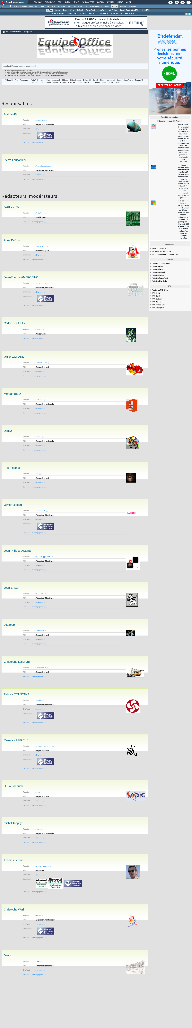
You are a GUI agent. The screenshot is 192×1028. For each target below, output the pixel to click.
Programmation (96, 6)
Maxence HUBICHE (67, 83)
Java (69, 6)
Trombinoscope (160, 254)
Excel (65, 10)
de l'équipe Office (172, 254)
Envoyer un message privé (33, 142)
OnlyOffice (146, 10)
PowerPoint (90, 10)
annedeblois (45, 80)
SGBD (107, 6)
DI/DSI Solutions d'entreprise (25, 6)
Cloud (42, 6)
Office (114, 6)
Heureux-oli (110, 80)
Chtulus (65, 80)
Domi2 (95, 80)
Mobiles (123, 6)
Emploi (100, 2)
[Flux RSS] (186, 14)
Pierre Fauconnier (22, 80)
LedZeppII (34, 83)
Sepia (79, 83)
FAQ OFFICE (71, 13)
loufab (55, 83)
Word (72, 10)
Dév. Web (78, 6)
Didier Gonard (75, 80)
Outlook (80, 10)
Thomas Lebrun (100, 83)
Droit (120, 2)
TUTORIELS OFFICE (86, 13)
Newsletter (88, 2)
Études (110, 2)
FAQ (59, 2)
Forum (162, 251)
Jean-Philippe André (125, 80)
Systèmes (132, 6)
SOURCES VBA (116, 13)
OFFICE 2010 (129, 13)
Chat (76, 2)
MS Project (113, 10)
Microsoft (61, 6)
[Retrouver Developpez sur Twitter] (189, 14)
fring (102, 80)
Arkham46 (9, 80)
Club (128, 2)
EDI (85, 6)
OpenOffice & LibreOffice (129, 10)
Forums (38, 2)
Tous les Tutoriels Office (161, 263)
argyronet (56, 80)
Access (57, 10)
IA (48, 6)
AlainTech (34, 80)
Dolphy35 (87, 80)
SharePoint (102, 10)
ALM (53, 6)
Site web (39, 129)
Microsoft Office (13, 32)
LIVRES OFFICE (102, 13)
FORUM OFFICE (58, 13)
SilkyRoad (88, 83)
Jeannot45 (139, 80)
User (117, 83)
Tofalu (111, 83)
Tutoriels (49, 2)
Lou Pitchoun (46, 83)
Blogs (67, 2)
